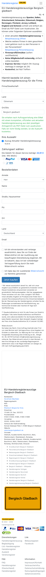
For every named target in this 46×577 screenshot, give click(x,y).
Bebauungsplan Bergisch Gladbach (21, 452)
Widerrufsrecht (37, 271)
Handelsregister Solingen (18, 469)
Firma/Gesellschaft (10, 86)
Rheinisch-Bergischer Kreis (13, 408)
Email (4, 239)
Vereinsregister (8, 555)
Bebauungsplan (31, 541)
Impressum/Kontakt (33, 562)
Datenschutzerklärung (34, 568)
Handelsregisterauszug (12, 541)
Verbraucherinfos (32, 565)
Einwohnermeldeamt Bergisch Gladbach (23, 455)
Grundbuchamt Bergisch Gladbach (21, 447)
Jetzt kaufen (11, 279)
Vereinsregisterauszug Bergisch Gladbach (24, 483)
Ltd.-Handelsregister (11, 546)
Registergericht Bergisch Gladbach (21, 458)
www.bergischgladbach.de (13, 430)
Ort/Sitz (5, 107)
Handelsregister (13, 3)
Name (4, 186)
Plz (3, 207)
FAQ (3, 562)
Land (4, 97)
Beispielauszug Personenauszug (19, 50)
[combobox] (23, 90)
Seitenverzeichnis (32, 574)
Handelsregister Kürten (17, 478)
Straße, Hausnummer (11, 196)
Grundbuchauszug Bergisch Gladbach (22, 461)
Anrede (5, 175)
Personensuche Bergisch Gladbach (21, 450)
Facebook (29, 543)
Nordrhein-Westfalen (11, 399)
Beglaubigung (8, 543)
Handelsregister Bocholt (17, 475)
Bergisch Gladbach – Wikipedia (20, 466)
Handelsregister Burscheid (18, 472)
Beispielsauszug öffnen (15, 38)
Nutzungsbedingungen (35, 571)
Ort (3, 218)
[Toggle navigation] (41, 3)
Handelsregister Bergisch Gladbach (21, 464)
